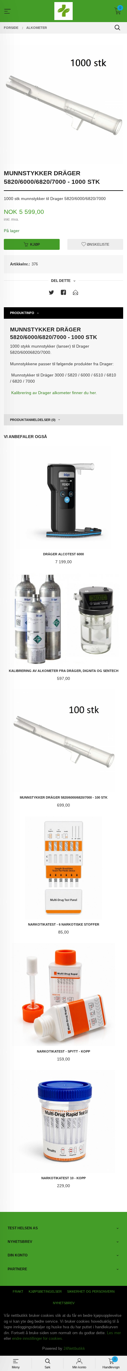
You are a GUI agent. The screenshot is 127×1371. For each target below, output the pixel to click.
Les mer (114, 1333)
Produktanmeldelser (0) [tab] (33, 420)
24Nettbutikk (74, 1348)
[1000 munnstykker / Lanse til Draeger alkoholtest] (63, 104)
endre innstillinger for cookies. (37, 1338)
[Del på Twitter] (51, 293)
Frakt (18, 1291)
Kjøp (35, 244)
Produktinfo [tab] (22, 313)
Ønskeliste (97, 244)
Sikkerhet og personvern (91, 1291)
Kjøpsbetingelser (45, 1291)
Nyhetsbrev (63, 1303)
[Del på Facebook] (63, 293)
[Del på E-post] (75, 293)
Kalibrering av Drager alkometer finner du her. (54, 392)
